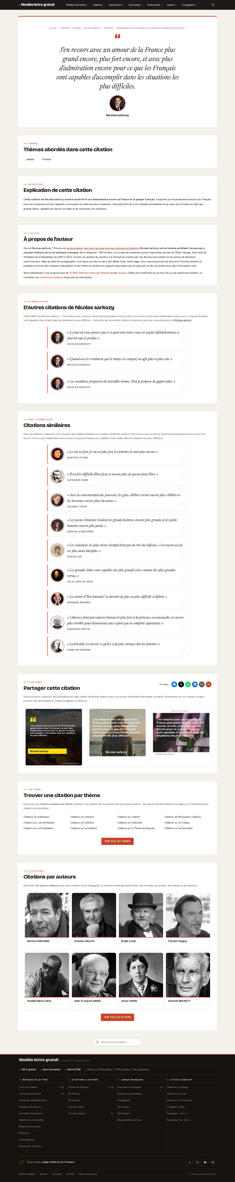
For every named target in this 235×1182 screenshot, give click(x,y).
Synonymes (135, 4)
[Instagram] (213, 1162)
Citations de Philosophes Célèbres (182, 817)
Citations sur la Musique (36, 817)
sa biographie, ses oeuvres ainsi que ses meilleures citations (103, 248)
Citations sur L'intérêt (129, 817)
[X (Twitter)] (197, 1162)
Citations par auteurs (50, 877)
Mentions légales (27, 1174)
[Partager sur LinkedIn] (195, 684)
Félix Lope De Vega (80, 581)
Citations (97, 4)
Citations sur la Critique (177, 822)
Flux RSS (70, 1174)
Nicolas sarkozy (117, 115)
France (46, 159)
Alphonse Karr (77, 480)
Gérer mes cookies (88, 1174)
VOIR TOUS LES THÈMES (117, 841)
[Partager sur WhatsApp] (188, 684)
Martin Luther (77, 457)
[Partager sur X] (181, 684)
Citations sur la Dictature (83, 828)
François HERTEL (78, 629)
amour (30, 159)
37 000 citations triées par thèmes (89, 272)
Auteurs (171, 4)
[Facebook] (190, 1162)
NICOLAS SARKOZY (92, 28)
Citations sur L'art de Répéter (39, 822)
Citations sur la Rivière (82, 822)
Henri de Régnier (79, 649)
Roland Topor (77, 506)
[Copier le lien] (209, 684)
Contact (43, 1174)
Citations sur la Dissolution (178, 828)
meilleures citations (51, 277)
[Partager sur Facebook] (174, 684)
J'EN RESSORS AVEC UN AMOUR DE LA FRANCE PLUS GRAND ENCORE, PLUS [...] (151, 28)
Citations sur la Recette (130, 822)
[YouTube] (205, 1162)
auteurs (122, 272)
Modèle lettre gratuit (38, 5)
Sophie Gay (74, 556)
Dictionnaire (154, 4)
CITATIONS (108, 28)
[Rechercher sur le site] (213, 4)
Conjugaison (188, 4)
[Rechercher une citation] (98, 1042)
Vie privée (57, 1174)
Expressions (115, 4)
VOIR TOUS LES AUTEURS (117, 1017)
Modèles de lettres (76, 4)
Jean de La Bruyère (80, 531)
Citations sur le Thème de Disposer (136, 828)
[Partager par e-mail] (202, 684)
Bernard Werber (79, 602)
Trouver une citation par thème (62, 795)
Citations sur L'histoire (82, 817)
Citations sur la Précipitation (38, 828)
